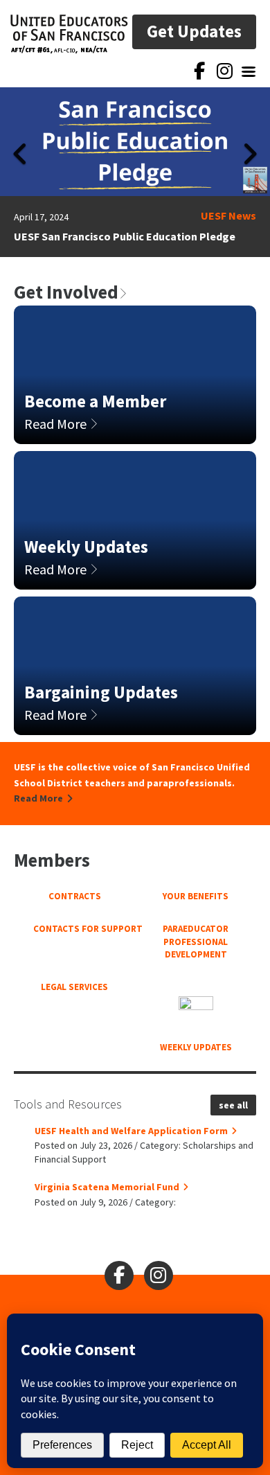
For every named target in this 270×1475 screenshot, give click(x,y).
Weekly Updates (196, 1047)
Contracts (74, 896)
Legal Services (74, 987)
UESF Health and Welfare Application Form (131, 1130)
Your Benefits (195, 896)
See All (233, 1105)
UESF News (228, 215)
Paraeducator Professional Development (195, 941)
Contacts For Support (74, 929)
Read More (56, 423)
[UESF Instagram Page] (224, 75)
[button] (20, 172)
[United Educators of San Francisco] (69, 34)
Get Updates (194, 31)
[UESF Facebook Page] (199, 72)
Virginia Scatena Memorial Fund (107, 1187)
